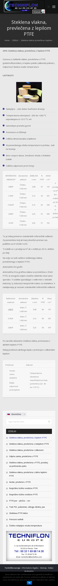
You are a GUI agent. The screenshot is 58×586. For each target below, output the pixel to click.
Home (7, 40)
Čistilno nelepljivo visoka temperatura (25, 525)
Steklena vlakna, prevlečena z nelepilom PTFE (29, 444)
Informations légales (30, 568)
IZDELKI (15, 40)
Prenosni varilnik (16, 519)
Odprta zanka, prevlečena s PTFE (23, 456)
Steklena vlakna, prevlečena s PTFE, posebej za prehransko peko (28, 464)
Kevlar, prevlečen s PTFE (20, 482)
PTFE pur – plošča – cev (19, 500)
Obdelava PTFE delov (18, 513)
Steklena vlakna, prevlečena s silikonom (26, 450)
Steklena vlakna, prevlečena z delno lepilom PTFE (28, 474)
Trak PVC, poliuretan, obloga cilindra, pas (27, 507)
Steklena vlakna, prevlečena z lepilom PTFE (28, 437)
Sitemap (43, 568)
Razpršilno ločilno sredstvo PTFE (23, 488)
